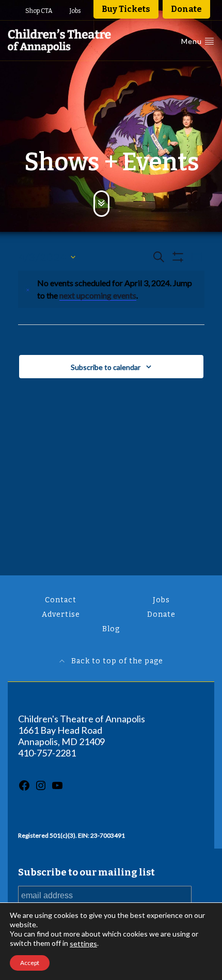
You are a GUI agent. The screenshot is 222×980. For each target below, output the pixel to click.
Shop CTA (39, 10)
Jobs (75, 10)
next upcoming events (97, 295)
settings (83, 943)
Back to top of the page (116, 661)
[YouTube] (57, 788)
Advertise (61, 614)
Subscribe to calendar (105, 367)
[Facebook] (24, 788)
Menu (192, 41)
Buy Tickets (126, 9)
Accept (29, 963)
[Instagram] (41, 788)
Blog (111, 629)
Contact (60, 600)
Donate (186, 9)
